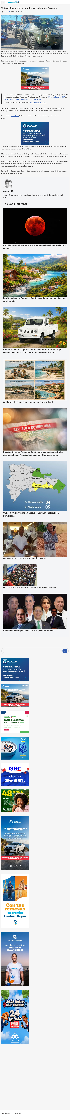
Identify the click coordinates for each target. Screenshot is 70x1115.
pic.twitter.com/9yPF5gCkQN (29, 99)
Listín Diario (15, 116)
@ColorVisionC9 (10, 99)
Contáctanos (6, 1113)
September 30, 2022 (38, 102)
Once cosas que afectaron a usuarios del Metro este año (29, 587)
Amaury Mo (7, 12)
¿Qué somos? (17, 1113)
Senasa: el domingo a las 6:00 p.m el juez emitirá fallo (28, 631)
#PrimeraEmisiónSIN (56, 97)
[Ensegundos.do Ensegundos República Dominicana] (13, 2)
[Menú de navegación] (3, 2)
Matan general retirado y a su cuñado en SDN (24, 558)
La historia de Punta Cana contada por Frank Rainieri (28, 402)
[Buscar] (64, 651)
